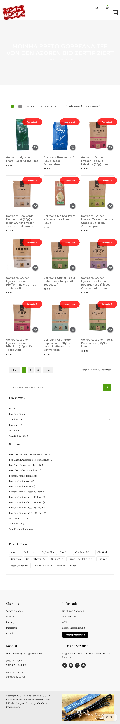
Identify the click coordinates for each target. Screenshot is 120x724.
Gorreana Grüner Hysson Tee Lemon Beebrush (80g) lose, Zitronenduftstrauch (95, 283)
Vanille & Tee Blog (18, 435)
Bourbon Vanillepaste (21, 481)
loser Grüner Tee (20, 565)
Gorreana (14, 430)
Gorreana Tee (18, 518)
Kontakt (10, 633)
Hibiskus (102, 559)
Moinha (61, 565)
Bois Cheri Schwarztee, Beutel (26, 465)
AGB (64, 622)
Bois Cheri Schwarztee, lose (25, 470)
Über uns (10, 616)
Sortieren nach (74, 106)
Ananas (14, 552)
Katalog (10, 622)
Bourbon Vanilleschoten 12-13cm (27, 497)
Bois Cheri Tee (16, 424)
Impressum (12, 627)
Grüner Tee (57, 559)
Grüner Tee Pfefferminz (80, 559)
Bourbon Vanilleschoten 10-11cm (27, 491)
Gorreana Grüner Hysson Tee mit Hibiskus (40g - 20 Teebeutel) (19, 344)
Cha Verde (103, 552)
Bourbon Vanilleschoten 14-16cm (27, 502)
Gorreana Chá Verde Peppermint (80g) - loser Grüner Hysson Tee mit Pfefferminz (20, 221)
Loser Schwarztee (43, 565)
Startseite (51, 59)
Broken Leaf (30, 552)
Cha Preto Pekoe (83, 552)
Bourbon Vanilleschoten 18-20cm (27, 507)
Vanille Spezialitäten (21, 529)
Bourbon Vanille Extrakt (23, 475)
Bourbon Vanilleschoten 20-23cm (27, 513)
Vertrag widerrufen (75, 634)
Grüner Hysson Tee (36, 559)
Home (12, 408)
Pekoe (73, 565)
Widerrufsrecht (70, 616)
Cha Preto (65, 552)
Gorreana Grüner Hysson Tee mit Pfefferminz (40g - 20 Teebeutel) (21, 283)
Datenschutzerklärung (73, 627)
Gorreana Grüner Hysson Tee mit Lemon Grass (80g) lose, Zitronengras (97, 221)
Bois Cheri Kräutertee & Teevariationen (30, 459)
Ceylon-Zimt (48, 552)
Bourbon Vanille (17, 414)
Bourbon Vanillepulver (22, 486)
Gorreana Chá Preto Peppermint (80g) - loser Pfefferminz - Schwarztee (57, 344)
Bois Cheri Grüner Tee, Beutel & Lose (29, 454)
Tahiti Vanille (15, 419)
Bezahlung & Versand (73, 610)
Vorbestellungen (14, 610)
